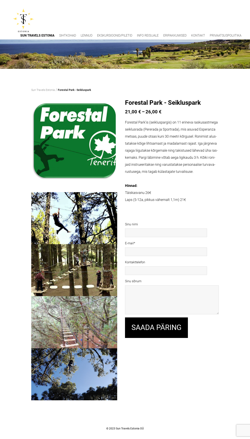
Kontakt (198, 35)
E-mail (129, 243)
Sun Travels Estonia (37, 35)
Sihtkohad (67, 35)
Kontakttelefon (135, 262)
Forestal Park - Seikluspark (74, 89)
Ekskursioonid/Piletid (114, 35)
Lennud (86, 35)
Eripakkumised (175, 35)
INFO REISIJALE (148, 35)
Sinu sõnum (133, 281)
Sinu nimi (131, 224)
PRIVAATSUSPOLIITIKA (225, 35)
